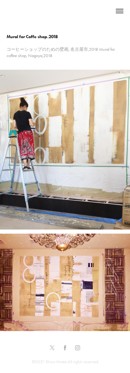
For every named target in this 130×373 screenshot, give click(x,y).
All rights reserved (83, 361)
